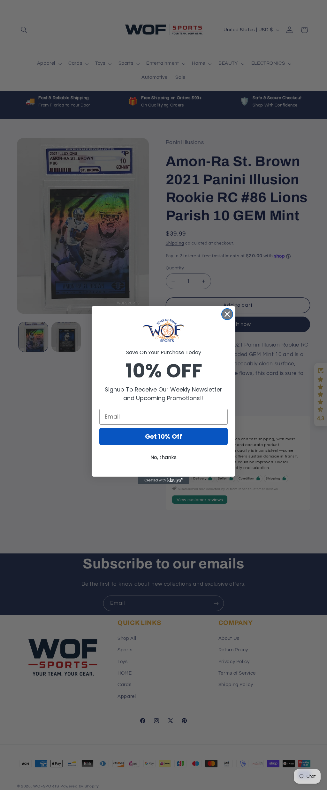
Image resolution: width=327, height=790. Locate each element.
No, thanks (163, 457)
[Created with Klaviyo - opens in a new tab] (163, 480)
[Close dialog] (227, 314)
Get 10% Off (163, 436)
